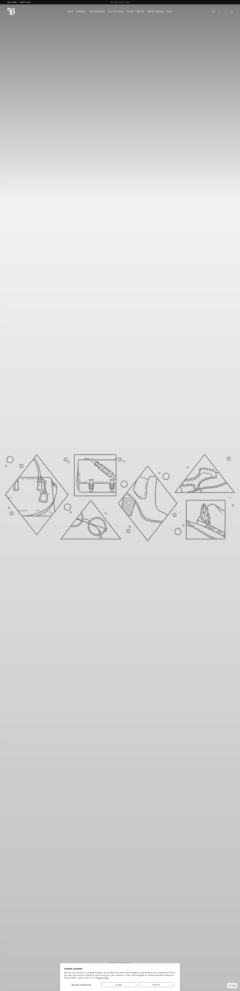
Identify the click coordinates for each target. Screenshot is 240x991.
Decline (156, 984)
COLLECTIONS (116, 11)
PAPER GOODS (155, 11)
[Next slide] (229, 497)
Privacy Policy (102, 978)
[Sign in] (225, 11)
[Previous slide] (10, 497)
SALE (169, 11)
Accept (118, 984)
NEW (70, 11)
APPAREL (81, 11)
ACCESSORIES (97, 11)
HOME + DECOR (135, 11)
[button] (213, 11)
